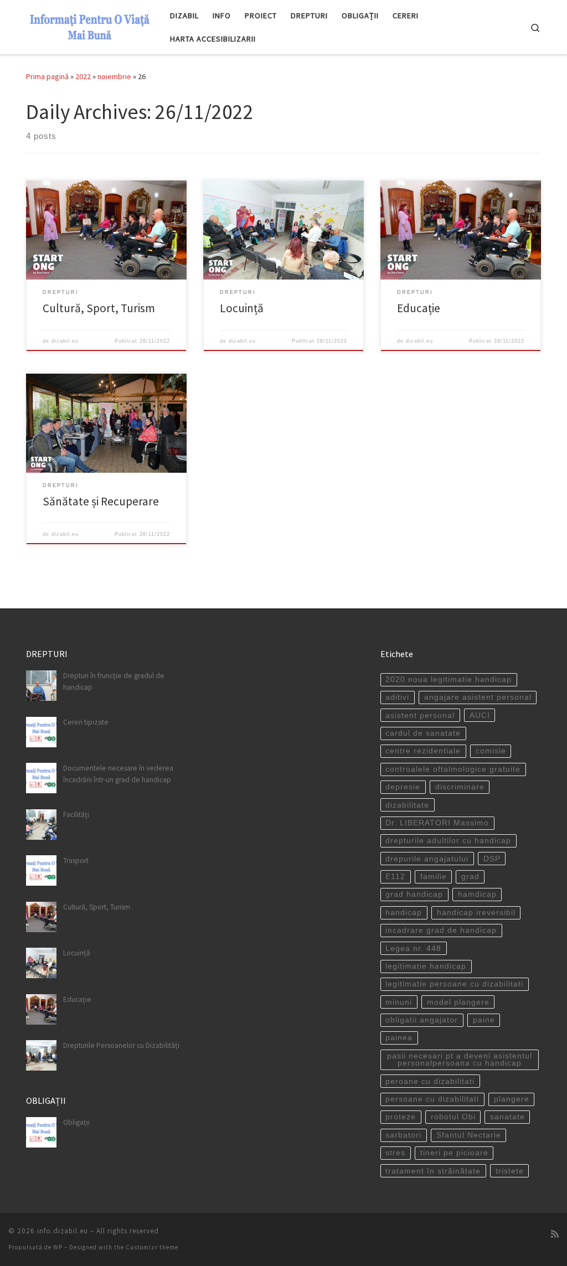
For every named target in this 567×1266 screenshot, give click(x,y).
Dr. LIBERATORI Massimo (437, 823)
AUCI (480, 715)
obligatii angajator (421, 1020)
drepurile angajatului (426, 859)
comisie (491, 751)
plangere (511, 1099)
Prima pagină (47, 76)
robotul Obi (453, 1117)
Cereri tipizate (86, 722)
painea (399, 1038)
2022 (83, 76)
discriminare (459, 787)
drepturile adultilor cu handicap (448, 840)
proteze (400, 1117)
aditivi (397, 697)
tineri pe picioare (454, 1153)
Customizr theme (152, 1247)
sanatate (507, 1117)
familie (433, 876)
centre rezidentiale (423, 751)
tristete (510, 1171)
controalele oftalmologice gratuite (452, 769)
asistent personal (420, 715)
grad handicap (414, 894)
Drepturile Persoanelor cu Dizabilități (121, 1045)
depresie (402, 787)
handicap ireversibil (476, 912)
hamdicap (477, 894)
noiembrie (114, 76)
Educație (418, 308)
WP (58, 1247)
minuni (398, 1002)
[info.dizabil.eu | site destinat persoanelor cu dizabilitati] (89, 25)
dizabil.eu (65, 341)
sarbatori (403, 1135)
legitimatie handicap (425, 966)
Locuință (242, 308)
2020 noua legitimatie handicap (448, 679)
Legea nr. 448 (413, 948)
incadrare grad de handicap (441, 930)
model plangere (458, 1002)
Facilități (76, 814)
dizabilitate (407, 805)
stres (395, 1153)
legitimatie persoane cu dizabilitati (454, 984)
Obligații (76, 1122)
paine (484, 1020)
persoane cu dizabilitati (432, 1099)
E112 (395, 876)
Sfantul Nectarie (468, 1135)
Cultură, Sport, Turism (99, 308)
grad (470, 876)
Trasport (76, 860)
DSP (492, 859)
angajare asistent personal (478, 697)
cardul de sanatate (423, 733)
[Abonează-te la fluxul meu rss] (555, 1234)
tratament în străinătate (433, 1171)
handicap (403, 912)
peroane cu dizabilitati (430, 1081)
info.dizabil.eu (62, 1231)
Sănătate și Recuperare (101, 501)
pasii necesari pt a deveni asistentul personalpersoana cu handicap (459, 1060)
